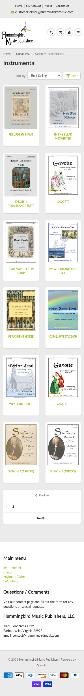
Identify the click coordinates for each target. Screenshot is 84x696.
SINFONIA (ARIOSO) (21, 471)
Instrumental (22, 53)
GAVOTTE (63, 201)
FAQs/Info (10, 581)
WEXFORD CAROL (21, 404)
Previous (44, 495)
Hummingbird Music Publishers (39, 659)
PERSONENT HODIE (21, 336)
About (48, 5)
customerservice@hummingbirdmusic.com (44, 12)
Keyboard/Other (14, 577)
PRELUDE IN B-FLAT (21, 134)
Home (18, 5)
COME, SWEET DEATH (63, 336)
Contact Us (62, 5)
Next (40, 518)
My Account (33, 5)
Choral (7, 572)
